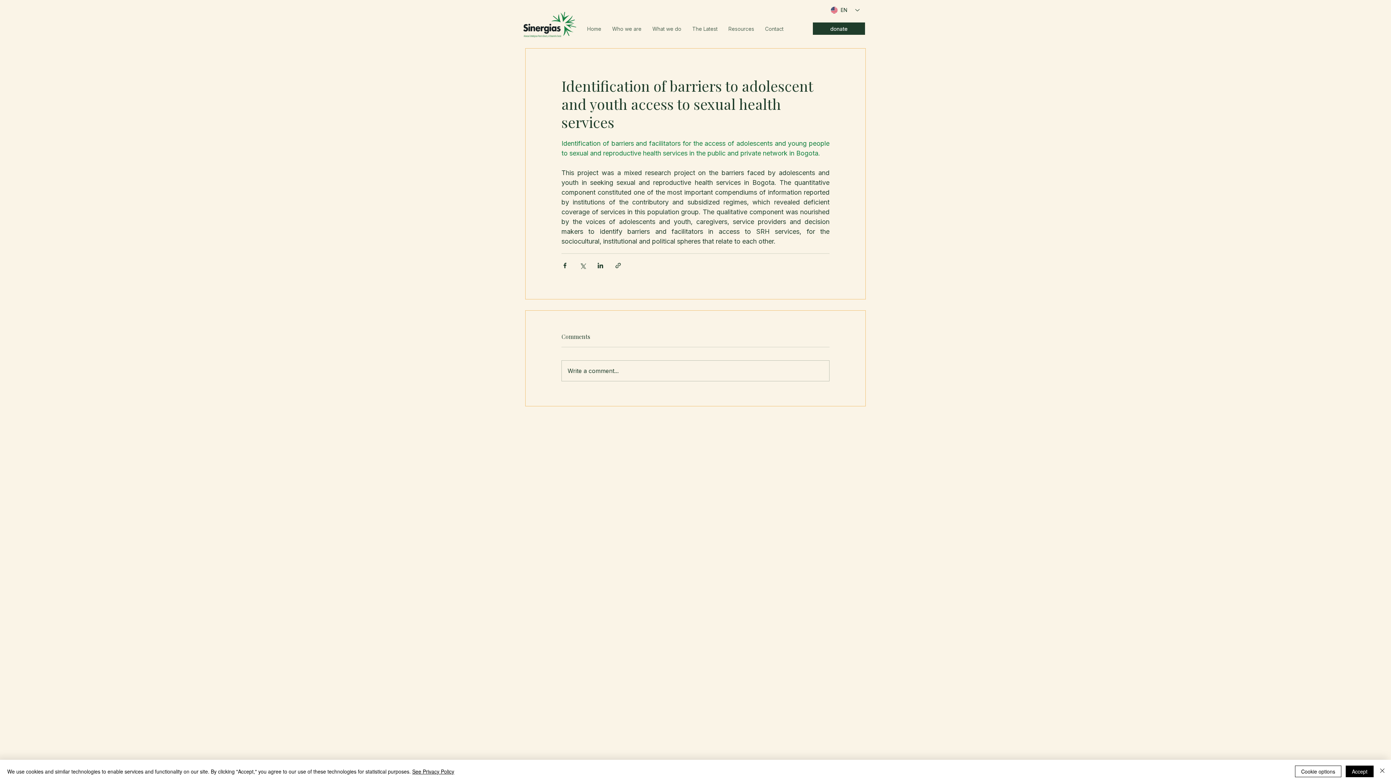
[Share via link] (618, 265)
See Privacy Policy (433, 771)
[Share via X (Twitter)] (582, 265)
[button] (627, 29)
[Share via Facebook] (564, 265)
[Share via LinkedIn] (600, 265)
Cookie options (1318, 771)
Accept (1359, 771)
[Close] (1382, 771)
